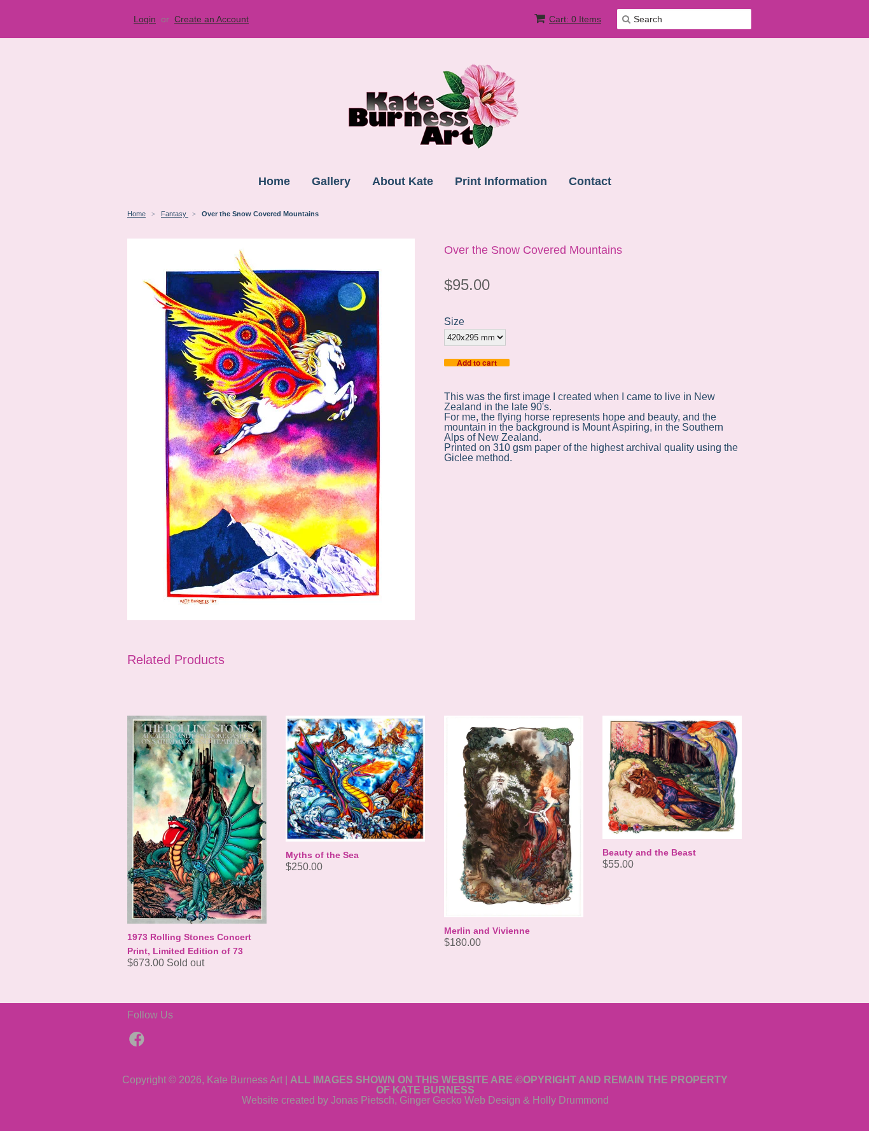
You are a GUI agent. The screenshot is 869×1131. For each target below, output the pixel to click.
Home (274, 181)
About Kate (402, 181)
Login (145, 19)
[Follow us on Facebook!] (138, 1043)
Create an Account (211, 19)
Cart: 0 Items (575, 19)
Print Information (501, 181)
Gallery (331, 181)
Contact (590, 181)
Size (454, 322)
